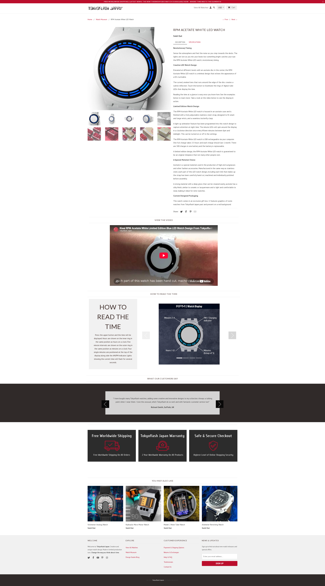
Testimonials (168, 562)
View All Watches (132, 548)
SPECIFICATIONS (195, 42)
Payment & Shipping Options (174, 548)
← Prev (225, 19)
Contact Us (168, 567)
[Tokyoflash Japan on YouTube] (98, 557)
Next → (234, 19)
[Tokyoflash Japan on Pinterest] (102, 557)
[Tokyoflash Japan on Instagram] (107, 557)
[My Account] (211, 8)
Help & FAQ (168, 557)
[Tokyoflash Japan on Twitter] (89, 557)
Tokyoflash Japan (158, 580)
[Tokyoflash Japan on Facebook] (93, 557)
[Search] (214, 8)
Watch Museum (131, 552)
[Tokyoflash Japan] (105, 8)
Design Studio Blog (132, 557)
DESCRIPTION (180, 42)
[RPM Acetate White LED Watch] (129, 68)
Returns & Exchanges (171, 552)
